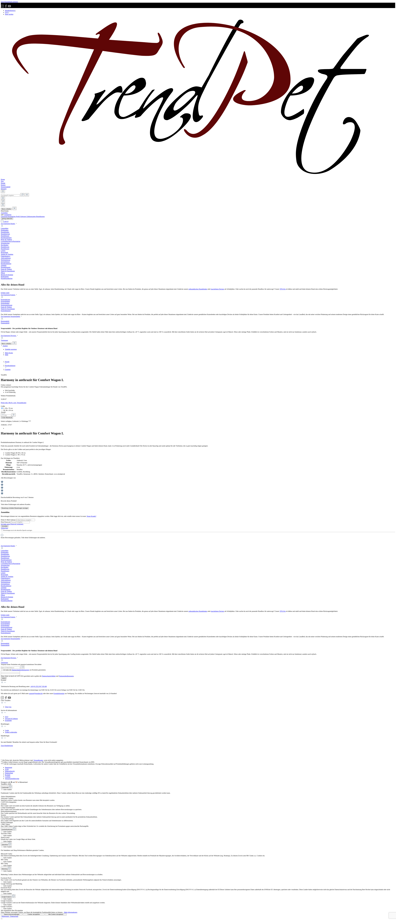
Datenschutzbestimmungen (20, 670)
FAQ (7, 12)
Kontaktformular (59, 693)
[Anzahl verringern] (3, 415)
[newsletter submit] (22, 667)
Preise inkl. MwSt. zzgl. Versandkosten (13, 403)
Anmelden (4, 213)
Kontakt (7, 775)
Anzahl (3, 412)
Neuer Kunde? (91, 516)
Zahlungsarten (31, 216)
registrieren (7, 215)
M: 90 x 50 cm (8, 410)
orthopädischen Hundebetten (198, 289)
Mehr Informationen (70, 912)
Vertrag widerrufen (7, 218)
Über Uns (8, 707)
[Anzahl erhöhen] (14, 415)
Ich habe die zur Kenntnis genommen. (24, 670)
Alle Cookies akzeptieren (55, 914)
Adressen (23, 216)
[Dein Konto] (3, 205)
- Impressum (5, 916)
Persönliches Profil (14, 216)
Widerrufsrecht (10, 771)
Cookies (7, 777)
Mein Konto (9, 353)
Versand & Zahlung (11, 718)
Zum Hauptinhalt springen (9, 2)
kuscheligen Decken (217, 289)
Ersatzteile (8, 720)
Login (7, 730)
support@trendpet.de (36, 693)
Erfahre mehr (5, 293)
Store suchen (9, 14)
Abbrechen (4, 528)
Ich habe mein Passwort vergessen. (12, 524)
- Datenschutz (13, 916)
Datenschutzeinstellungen (11, 914)
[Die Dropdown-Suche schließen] (27, 194)
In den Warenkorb (7, 417)
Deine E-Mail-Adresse (8, 520)
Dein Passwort (6, 522)
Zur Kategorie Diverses (8, 336)
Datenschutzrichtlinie (49, 676)
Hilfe (6, 355)
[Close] (1, 918)
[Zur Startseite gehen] (198, 177)
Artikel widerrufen (11, 732)
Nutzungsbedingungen (66, 676)
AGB (7, 769)
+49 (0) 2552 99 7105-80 (38, 686)
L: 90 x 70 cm (8, 408)
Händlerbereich (10, 10)
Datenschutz (9, 773)
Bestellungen (40, 216)
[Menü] (3, 191)
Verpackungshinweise (12, 778)
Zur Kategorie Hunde (8, 224)
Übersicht (4, 216)
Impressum (8, 767)
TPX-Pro (283, 289)
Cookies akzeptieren (34, 914)
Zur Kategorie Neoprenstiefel (10, 316)
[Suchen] (22, 194)
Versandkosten (38, 760)
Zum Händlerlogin (7, 745)
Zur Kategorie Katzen (8, 295)
